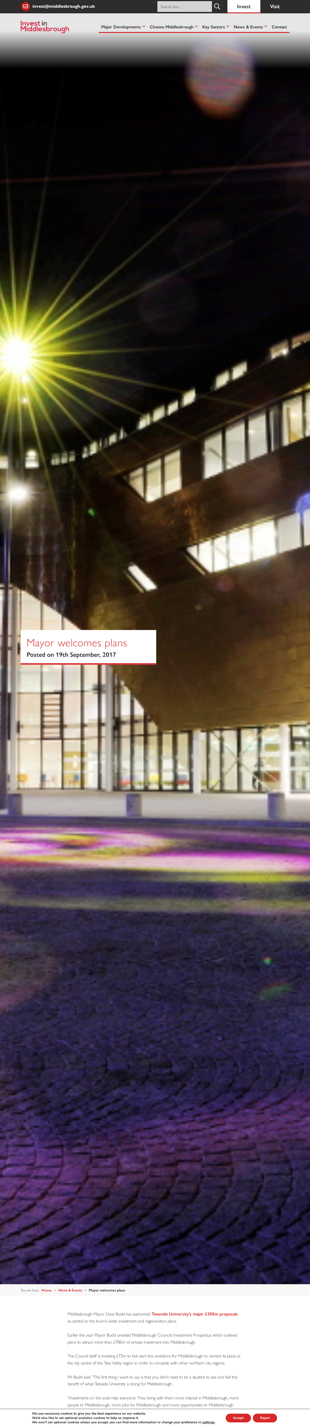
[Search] (217, 6)
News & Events (248, 27)
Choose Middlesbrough (172, 27)
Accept (238, 1418)
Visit (275, 6)
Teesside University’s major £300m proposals (195, 1314)
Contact (279, 27)
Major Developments (121, 27)
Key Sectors (213, 27)
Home (46, 1289)
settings (208, 1422)
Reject (265, 1418)
